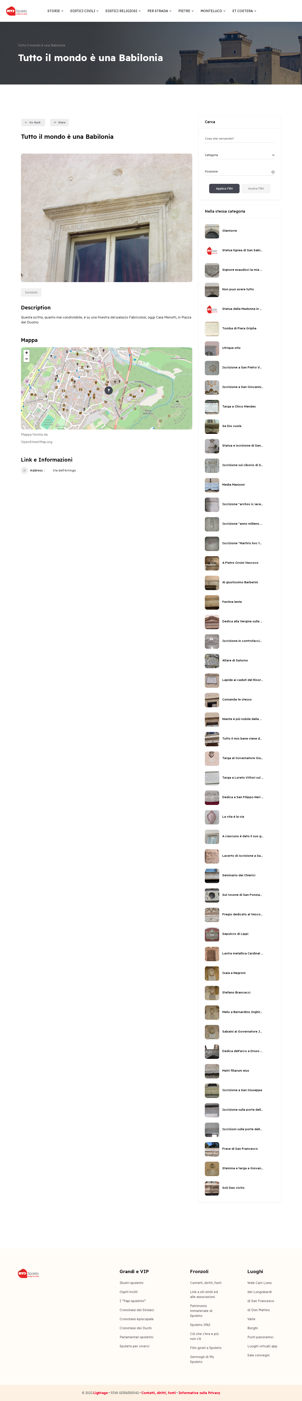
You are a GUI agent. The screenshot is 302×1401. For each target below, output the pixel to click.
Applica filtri (224, 188)
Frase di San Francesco (240, 1148)
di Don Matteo (258, 1310)
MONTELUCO (211, 11)
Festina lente (232, 601)
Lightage (100, 1393)
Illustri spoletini (131, 1283)
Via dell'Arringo (64, 470)
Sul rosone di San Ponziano (242, 894)
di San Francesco (260, 1301)
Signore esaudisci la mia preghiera (242, 269)
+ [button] (26, 352)
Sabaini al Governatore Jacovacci (242, 1031)
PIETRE (184, 11)
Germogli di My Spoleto (202, 1359)
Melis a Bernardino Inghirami (242, 1011)
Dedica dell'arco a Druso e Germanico (242, 1050)
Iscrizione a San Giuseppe (242, 1090)
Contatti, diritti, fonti (205, 1283)
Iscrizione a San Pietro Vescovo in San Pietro (242, 367)
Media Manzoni (233, 484)
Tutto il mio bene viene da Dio (242, 738)
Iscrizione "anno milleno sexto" (242, 523)
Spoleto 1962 (200, 1325)
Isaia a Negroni (234, 972)
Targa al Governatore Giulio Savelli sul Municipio (242, 758)
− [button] (26, 358)
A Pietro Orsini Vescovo (240, 562)
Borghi (252, 1328)
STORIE (53, 11)
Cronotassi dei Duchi (136, 1328)
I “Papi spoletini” (133, 1301)
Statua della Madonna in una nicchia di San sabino (242, 308)
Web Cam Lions (259, 1283)
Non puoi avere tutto (238, 289)
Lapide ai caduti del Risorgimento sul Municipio (242, 679)
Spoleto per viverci (134, 1346)
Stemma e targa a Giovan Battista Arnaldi (242, 1168)
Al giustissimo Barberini (240, 582)
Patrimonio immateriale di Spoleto (201, 1311)
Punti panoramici (260, 1337)
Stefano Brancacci (236, 992)
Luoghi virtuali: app (262, 1346)
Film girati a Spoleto (205, 1348)
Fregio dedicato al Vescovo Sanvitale (242, 914)
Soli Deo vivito (233, 1187)
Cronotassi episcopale (137, 1319)
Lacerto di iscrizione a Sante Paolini (242, 855)
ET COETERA (242, 11)
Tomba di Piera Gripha (239, 328)
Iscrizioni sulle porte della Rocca (242, 1129)
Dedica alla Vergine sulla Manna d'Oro (242, 621)
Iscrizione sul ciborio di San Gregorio (242, 465)
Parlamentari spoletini (136, 1337)
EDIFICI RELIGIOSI (121, 11)
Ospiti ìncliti (129, 1292)
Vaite (251, 1319)
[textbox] (211, 155)
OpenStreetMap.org (36, 442)
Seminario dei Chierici (238, 875)
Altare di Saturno (235, 660)
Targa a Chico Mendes (239, 406)
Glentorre (229, 230)
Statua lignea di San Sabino (242, 250)
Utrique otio (231, 347)
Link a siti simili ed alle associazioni (204, 1294)
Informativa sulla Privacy (199, 1393)
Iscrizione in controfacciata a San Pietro (242, 640)
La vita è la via (233, 816)
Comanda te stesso (237, 699)
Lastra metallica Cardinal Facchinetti (242, 953)
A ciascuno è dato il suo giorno (242, 836)
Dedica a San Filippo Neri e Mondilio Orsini (242, 797)
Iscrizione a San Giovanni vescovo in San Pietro (242, 386)
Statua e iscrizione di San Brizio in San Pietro (242, 445)
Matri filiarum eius (235, 1070)
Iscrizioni (31, 292)
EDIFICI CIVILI (82, 11)
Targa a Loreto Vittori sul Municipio (242, 777)
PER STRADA (158, 11)
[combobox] (240, 155)
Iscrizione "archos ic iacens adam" (242, 504)
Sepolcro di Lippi (235, 933)
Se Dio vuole (231, 425)
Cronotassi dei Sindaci (137, 1310)
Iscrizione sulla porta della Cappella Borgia (242, 1109)
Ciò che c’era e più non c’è (204, 1336)
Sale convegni (258, 1355)
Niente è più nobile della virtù (242, 718)
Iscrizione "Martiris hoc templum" (242, 543)
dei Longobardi (259, 1292)
